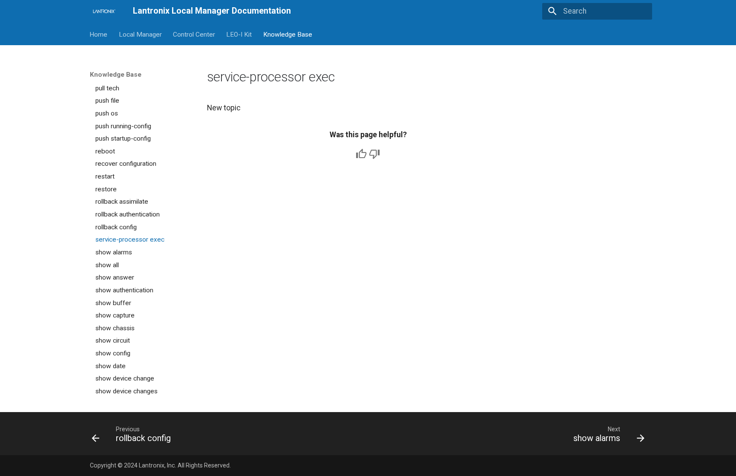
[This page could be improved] (374, 153)
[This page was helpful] (361, 153)
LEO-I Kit (239, 34)
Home (99, 34)
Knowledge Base (287, 34)
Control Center (194, 34)
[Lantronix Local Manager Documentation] (103, 11)
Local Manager (140, 34)
